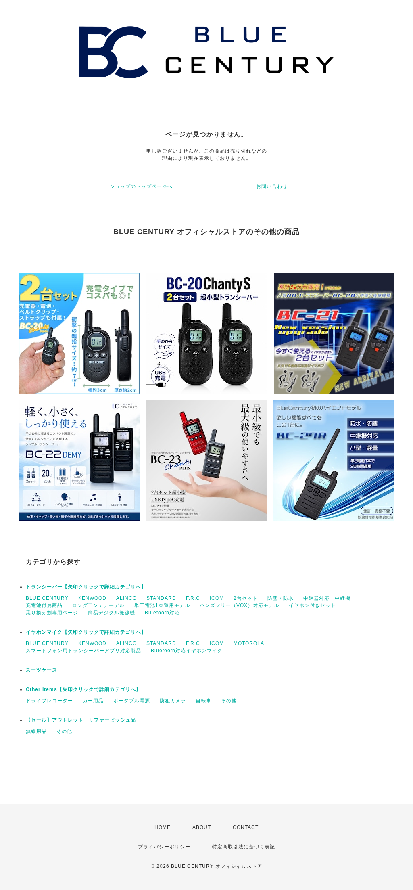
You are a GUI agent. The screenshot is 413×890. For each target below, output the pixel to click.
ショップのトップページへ (141, 186)
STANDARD (161, 598)
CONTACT (246, 827)
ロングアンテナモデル (98, 605)
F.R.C (193, 598)
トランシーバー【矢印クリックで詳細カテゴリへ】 (86, 587)
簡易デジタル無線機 (111, 613)
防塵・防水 (280, 598)
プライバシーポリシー (164, 847)
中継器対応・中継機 (326, 598)
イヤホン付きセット (312, 605)
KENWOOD (92, 598)
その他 (229, 701)
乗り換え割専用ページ (52, 613)
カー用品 (93, 701)
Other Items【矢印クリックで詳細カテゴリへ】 (83, 689)
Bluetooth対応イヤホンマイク (187, 650)
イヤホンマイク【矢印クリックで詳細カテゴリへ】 (86, 632)
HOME (162, 827)
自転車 (203, 701)
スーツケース (41, 670)
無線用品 (36, 731)
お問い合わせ (272, 186)
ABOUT (201, 827)
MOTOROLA (249, 643)
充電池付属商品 (44, 605)
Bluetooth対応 (162, 613)
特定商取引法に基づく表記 (243, 847)
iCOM (217, 598)
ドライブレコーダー (49, 701)
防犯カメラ (173, 701)
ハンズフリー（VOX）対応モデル (239, 605)
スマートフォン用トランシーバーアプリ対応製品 (83, 650)
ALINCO (126, 598)
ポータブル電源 (131, 701)
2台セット (246, 598)
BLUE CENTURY (47, 598)
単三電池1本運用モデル (162, 605)
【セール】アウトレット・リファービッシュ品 (81, 720)
